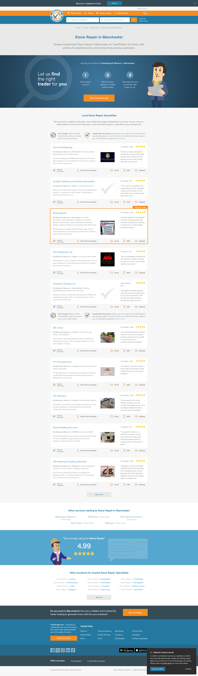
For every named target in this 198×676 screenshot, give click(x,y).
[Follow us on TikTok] (73, 650)
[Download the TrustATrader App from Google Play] (126, 650)
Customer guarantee (139, 638)
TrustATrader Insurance (96, 661)
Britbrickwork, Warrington (120, 539)
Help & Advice (85, 634)
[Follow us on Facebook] (52, 650)
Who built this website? (122, 670)
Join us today (135, 612)
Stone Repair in (66, 579)
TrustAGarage (76, 661)
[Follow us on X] (57, 650)
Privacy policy (137, 631)
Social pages (119, 638)
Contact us (119, 634)
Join (114, 3)
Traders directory (104, 634)
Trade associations (105, 631)
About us (83, 631)
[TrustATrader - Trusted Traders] (56, 12)
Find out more (120, 138)
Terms (100, 638)
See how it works (63, 638)
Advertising (119, 631)
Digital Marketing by (140, 670)
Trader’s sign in (142, 8)
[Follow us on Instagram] (63, 650)
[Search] (134, 19)
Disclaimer (136, 634)
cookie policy (167, 663)
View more (99, 494)
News (82, 638)
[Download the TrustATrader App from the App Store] (141, 650)
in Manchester (66, 518)
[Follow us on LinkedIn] (68, 650)
